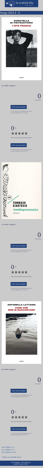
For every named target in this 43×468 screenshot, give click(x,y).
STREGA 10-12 (10, 452)
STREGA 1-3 (10, 447)
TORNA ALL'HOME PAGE (11, 457)
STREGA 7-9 (10, 450)
